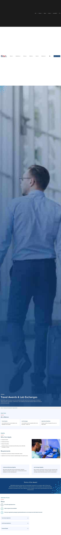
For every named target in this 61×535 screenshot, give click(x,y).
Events (49, 13)
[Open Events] (38, 56)
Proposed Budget (5, 528)
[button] (50, 56)
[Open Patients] (32, 56)
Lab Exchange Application (6, 523)
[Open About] (12, 56)
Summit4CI (55, 13)
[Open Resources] (45, 56)
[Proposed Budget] (27, 528)
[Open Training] (26, 56)
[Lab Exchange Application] (27, 523)
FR (59, 13)
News (45, 13)
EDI (35, 13)
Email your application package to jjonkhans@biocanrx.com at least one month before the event (23, 512)
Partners (40, 13)
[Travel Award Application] (27, 518)
